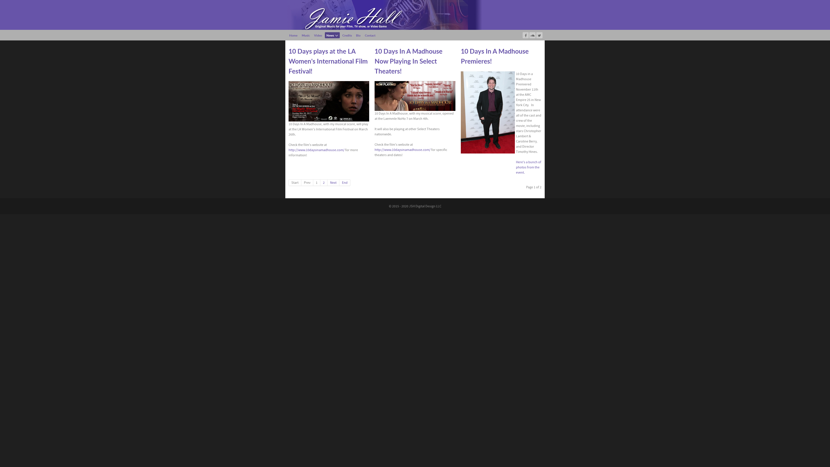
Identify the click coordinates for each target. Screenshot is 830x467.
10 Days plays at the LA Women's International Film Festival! (328, 60)
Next (333, 183)
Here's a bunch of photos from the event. (528, 167)
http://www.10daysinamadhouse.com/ (317, 150)
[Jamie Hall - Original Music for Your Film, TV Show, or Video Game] (384, 15)
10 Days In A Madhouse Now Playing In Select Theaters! (408, 60)
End (345, 183)
